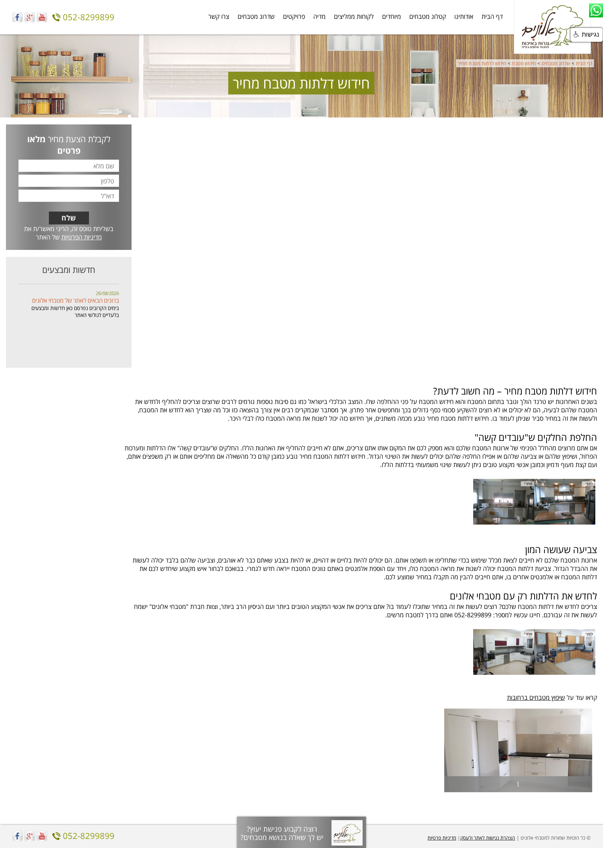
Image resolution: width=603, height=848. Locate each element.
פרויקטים (294, 16)
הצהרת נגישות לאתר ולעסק (487, 837)
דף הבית (492, 16)
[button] (587, 35)
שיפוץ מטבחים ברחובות (536, 697)
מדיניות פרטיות (441, 837)
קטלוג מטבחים (427, 16)
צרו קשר (218, 16)
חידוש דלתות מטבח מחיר (482, 63)
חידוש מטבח (524, 63)
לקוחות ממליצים (354, 16)
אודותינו (463, 16)
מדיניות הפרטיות (81, 237)
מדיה (319, 16)
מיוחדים (391, 16)
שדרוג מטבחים (256, 16)
